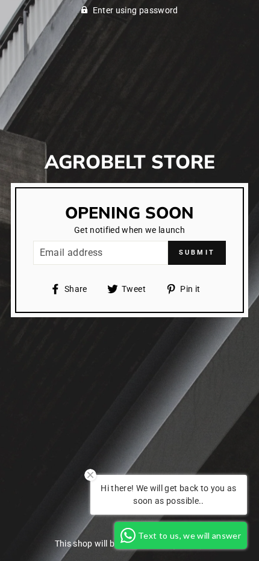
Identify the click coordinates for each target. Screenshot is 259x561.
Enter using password (135, 10)
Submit (197, 252)
